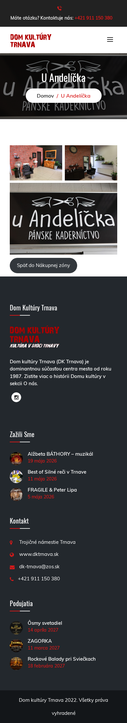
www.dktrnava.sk (39, 554)
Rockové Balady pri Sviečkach (62, 659)
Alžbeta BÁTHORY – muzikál (60, 454)
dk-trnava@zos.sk (39, 566)
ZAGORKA (40, 641)
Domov (45, 95)
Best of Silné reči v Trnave (57, 472)
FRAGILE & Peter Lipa (52, 490)
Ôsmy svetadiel (45, 623)
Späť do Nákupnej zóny (43, 265)
